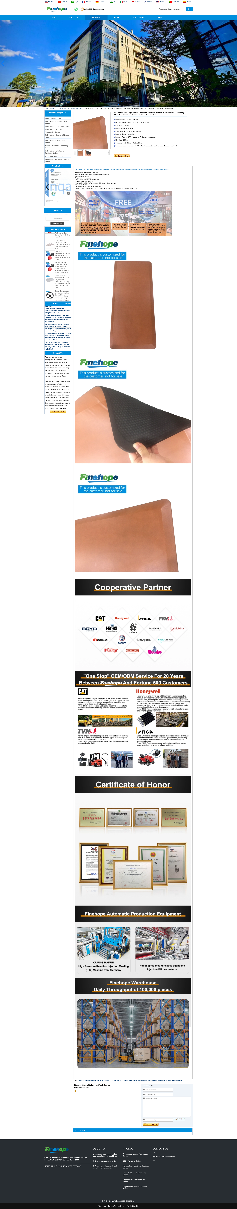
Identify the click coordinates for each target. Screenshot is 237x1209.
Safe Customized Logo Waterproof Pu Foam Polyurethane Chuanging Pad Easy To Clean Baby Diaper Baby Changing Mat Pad (62, 262)
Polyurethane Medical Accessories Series (53, 131)
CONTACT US (138, 18)
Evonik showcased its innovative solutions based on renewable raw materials (57, 344)
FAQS (159, 18)
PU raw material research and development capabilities (105, 1167)
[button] (116, 104)
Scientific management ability (104, 1161)
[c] (118, 63)
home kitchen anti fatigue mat (89, 1080)
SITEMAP (77, 1166)
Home (46, 108)
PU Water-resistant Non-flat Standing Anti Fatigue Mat (164, 1080)
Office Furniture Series (54, 156)
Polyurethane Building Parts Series (56, 122)
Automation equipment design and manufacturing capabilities (105, 1155)
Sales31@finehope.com (94, 9)
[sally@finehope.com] (75, 1091)
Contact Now (58, 411)
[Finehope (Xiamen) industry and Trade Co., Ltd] (57, 9)
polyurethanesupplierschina (121, 1201)
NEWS (116, 18)
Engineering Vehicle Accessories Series (57, 160)
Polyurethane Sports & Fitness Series (57, 136)
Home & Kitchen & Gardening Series (70, 108)
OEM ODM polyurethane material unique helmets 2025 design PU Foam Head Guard (62, 236)
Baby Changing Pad (53, 118)
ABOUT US (73, 18)
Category (53, 108)
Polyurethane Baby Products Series (56, 141)
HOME (53, 18)
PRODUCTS (96, 18)
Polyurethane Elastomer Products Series (54, 152)
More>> (68, 304)
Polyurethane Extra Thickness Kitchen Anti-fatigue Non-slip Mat (122, 1080)
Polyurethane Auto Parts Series (57, 127)
